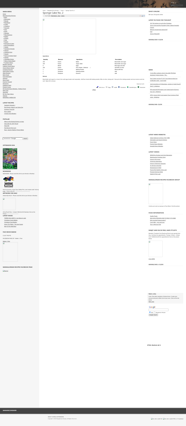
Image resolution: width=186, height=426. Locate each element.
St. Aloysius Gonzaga (155, 165)
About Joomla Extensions (56, 416)
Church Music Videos (8, 68)
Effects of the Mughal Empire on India (14, 121)
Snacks (6, 54)
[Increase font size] (172, 2)
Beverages (7, 19)
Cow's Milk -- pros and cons (157, 222)
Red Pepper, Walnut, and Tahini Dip (13, 107)
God (151, 31)
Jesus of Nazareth (155, 34)
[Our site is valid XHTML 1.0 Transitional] (173, 418)
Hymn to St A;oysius (155, 159)
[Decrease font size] (175, 2)
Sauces (7, 50)
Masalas (7, 33)
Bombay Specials (7, 64)
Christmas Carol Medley (10, 222)
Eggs (6, 31)
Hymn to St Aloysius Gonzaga (158, 163)
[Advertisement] (94, 98)
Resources (6, 83)
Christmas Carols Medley (11, 220)
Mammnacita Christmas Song (158, 157)
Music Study (6, 80)
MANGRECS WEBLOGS (9, 97)
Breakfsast (7, 22)
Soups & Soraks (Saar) (11, 55)
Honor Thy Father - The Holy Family (13, 224)
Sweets (6, 57)
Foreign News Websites (156, 144)
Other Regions (6, 73)
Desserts (7, 28)
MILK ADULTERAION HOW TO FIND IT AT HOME (163, 218)
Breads (6, 21)
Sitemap (5, 96)
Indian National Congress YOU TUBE (160, 138)
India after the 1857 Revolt (11, 123)
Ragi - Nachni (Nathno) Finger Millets (14, 130)
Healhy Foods (153, 216)
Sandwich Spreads (10, 49)
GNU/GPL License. (73, 420)
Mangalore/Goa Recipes (53, 10)
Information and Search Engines (158, 140)
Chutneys (7, 26)
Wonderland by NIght (155, 167)
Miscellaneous (8, 35)
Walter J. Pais (6, 241)
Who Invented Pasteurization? (158, 220)
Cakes (62, 10)
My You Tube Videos (8, 94)
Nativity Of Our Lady (155, 174)
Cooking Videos (9, 62)
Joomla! (50, 420)
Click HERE (152, 259)
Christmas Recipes (8, 69)
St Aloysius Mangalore (156, 161)
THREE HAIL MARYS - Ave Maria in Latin (15, 218)
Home (44, 10)
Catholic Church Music (9, 66)
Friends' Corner (7, 87)
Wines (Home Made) (10, 61)
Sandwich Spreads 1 (9, 105)
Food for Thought (7, 82)
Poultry (6, 42)
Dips (6, 29)
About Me (5, 92)
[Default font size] (174, 2)
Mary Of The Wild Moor (10, 226)
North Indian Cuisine (8, 71)
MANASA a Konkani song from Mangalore (161, 155)
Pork (6, 40)
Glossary (5, 78)
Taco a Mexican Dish (155, 224)
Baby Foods (6, 75)
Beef (6, 17)
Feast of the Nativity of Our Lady (158, 170)
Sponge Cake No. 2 (53, 12)
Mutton (6, 36)
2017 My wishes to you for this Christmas (160, 23)
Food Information (7, 76)
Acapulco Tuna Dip (9, 109)
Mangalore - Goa (55, 16)
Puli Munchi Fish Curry (10, 128)
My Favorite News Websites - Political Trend (14, 89)
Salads (6, 47)
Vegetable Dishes (9, 59)
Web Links (5, 90)
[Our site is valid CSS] (157, 418)
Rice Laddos (7, 111)
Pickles (6, 38)
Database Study (7, 85)
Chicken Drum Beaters (10, 113)
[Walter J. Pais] (10, 261)
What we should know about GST (158, 29)
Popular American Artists (156, 172)
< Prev (94, 90)
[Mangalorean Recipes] (13, 4)
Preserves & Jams (9, 43)
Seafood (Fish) (8, 52)
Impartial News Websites (156, 146)
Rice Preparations (9, 45)
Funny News (153, 142)
